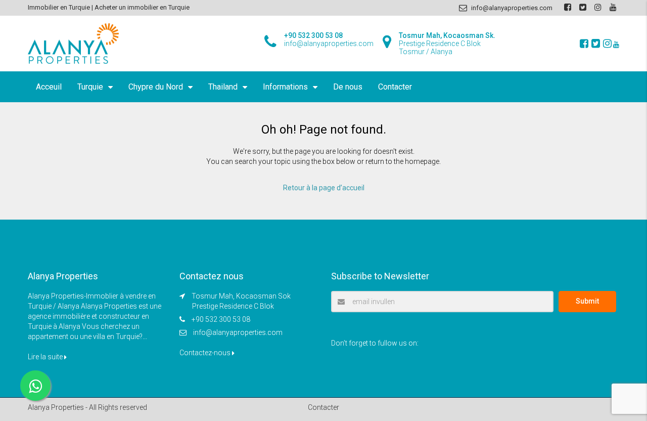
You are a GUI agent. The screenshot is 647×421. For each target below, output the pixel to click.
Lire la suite (46, 357)
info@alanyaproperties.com (238, 332)
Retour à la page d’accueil (323, 188)
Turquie (90, 87)
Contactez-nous (205, 353)
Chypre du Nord (155, 87)
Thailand (223, 87)
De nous (347, 87)
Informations (285, 87)
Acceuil (49, 87)
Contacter (395, 87)
